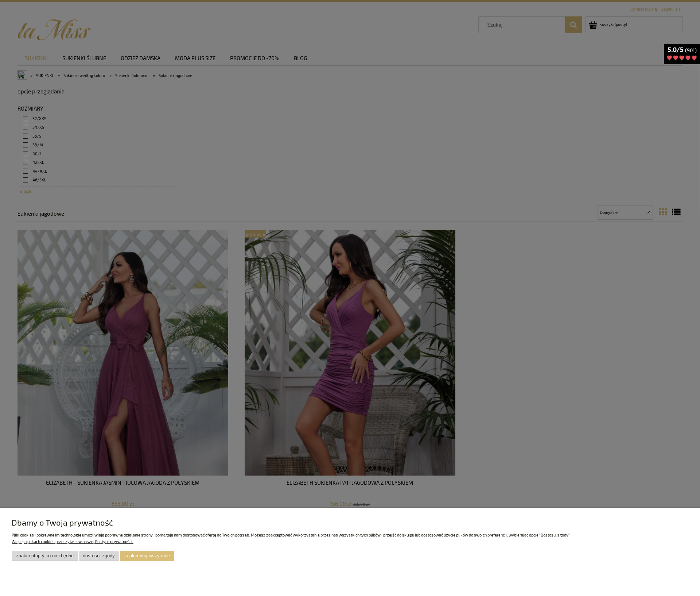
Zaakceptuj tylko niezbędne (45, 555)
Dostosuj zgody (99, 555)
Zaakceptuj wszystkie (147, 555)
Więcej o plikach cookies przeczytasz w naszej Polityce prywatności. (72, 541)
